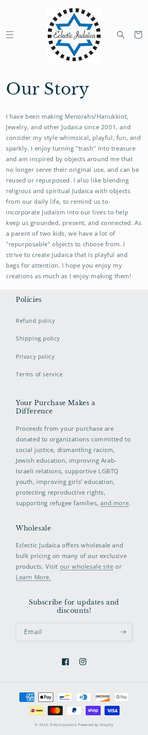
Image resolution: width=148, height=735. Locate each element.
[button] (10, 34)
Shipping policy (38, 338)
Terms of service (39, 374)
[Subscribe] (123, 632)
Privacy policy (35, 356)
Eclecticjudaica (63, 724)
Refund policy (35, 320)
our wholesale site (87, 566)
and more (114, 503)
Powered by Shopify (95, 724)
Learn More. (33, 577)
